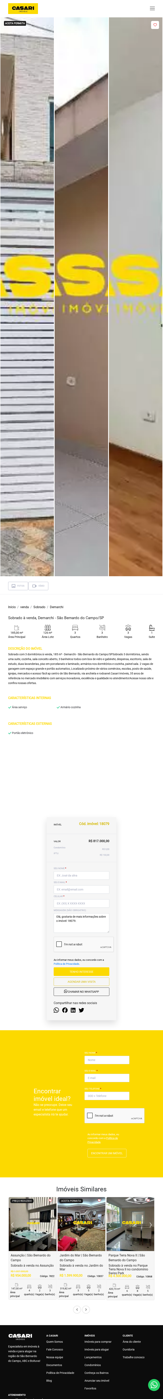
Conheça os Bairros (96, 1372)
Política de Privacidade (66, 963)
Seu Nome (90, 1053)
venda (24, 607)
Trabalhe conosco (134, 1357)
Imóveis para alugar (96, 1349)
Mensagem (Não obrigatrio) (70, 910)
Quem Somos (54, 1341)
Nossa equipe (54, 1357)
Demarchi (56, 607)
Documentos (54, 1365)
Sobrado (39, 607)
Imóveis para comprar (98, 1341)
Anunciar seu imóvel (96, 1380)
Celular (59, 896)
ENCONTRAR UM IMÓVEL (107, 1153)
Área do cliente (132, 1341)
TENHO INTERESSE (81, 971)
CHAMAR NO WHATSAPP (83, 991)
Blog (49, 1380)
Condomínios (92, 1365)
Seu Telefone (92, 1089)
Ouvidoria (129, 1349)
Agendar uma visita (82, 981)
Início (12, 607)
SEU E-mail (60, 882)
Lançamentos (93, 1357)
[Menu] (152, 8)
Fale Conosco (54, 1349)
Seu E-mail (91, 1071)
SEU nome (60, 868)
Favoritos (90, 1388)
